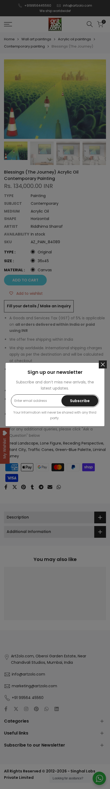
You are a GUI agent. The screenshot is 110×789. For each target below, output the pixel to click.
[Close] (103, 364)
